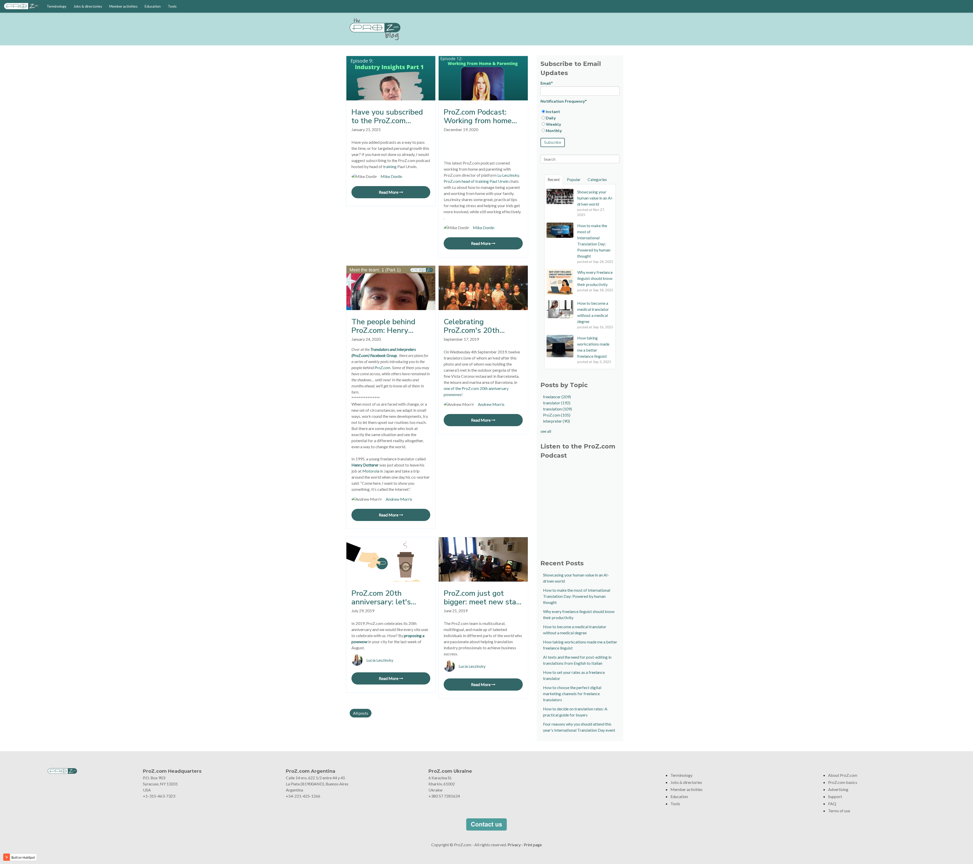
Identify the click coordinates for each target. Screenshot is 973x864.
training (390, 166)
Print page (533, 844)
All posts (360, 713)
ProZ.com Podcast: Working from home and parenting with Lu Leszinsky (481, 116)
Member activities (123, 6)
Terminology (56, 6)
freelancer (557, 396)
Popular (574, 179)
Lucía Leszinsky (379, 660)
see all (545, 431)
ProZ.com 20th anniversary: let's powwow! (381, 597)
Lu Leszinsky (508, 175)
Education (153, 6)
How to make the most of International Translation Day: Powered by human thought (576, 596)
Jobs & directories (87, 6)
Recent (554, 179)
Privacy (514, 844)
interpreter (556, 421)
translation (557, 408)
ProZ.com (556, 414)
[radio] (580, 112)
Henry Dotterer (365, 464)
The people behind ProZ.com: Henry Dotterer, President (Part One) (384, 326)
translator (556, 402)
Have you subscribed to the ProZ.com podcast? (387, 116)
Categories (597, 179)
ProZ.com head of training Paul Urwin (476, 181)
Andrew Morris (399, 499)
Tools (172, 6)
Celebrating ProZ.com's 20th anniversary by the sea (483, 326)
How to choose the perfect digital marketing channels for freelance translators (572, 693)
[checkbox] (580, 121)
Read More (389, 192)
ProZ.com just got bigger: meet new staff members (483, 597)
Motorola (370, 471)
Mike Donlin (391, 176)
